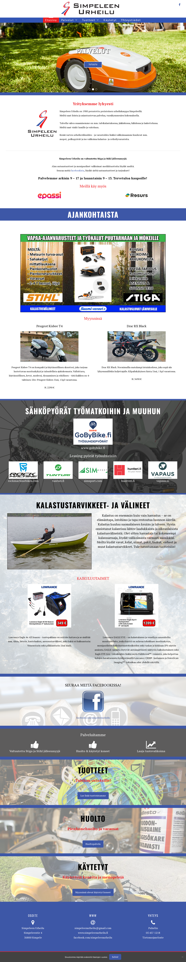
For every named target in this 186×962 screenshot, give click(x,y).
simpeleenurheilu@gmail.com (93, 928)
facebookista (77, 170)
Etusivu (51, 20)
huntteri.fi (128, 481)
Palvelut (67, 20)
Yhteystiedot (131, 20)
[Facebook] (179, 4)
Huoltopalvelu (93, 844)
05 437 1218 (153, 932)
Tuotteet (88, 20)
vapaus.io (163, 481)
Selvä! (115, 957)
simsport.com (93, 481)
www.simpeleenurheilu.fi (93, 932)
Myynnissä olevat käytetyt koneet (93, 892)
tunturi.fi (58, 481)
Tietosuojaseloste (153, 937)
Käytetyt (110, 20)
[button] (4, 57)
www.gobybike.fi (93, 448)
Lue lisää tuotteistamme (93, 795)
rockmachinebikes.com (23, 481)
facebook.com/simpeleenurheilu (93, 717)
